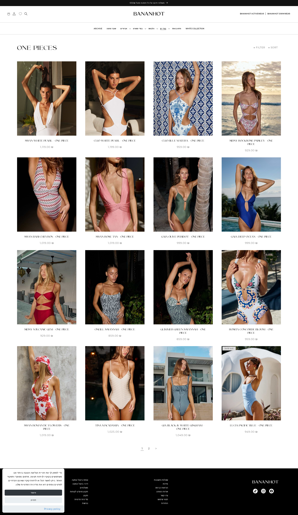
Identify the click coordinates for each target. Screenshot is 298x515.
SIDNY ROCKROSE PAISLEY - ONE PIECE (251, 142)
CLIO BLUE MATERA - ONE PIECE (183, 140)
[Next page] (155, 448)
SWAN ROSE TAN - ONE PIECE (115, 236)
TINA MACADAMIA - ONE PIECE (115, 425)
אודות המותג (162, 491)
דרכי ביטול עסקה (80, 484)
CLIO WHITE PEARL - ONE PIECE (115, 140)
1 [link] (142, 448)
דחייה (33, 500)
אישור (33, 492)
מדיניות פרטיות (81, 499)
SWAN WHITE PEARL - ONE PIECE (46, 140)
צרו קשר (164, 495)
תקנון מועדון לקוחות (79, 491)
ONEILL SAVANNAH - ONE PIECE (115, 329)
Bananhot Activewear (252, 14)
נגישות (85, 503)
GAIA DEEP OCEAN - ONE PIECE (251, 236)
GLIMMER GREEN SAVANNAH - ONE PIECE (183, 331)
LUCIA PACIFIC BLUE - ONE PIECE (251, 425)
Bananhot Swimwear (278, 14)
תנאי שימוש (163, 499)
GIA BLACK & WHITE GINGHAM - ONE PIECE (183, 427)
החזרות (164, 503)
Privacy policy (52, 509)
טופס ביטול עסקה (80, 480)
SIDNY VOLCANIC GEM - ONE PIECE (46, 329)
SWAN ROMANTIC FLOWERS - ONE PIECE (46, 427)
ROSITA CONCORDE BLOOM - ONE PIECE (251, 331)
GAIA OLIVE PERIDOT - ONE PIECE (183, 236)
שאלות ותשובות (161, 480)
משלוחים (84, 487)
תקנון (85, 495)
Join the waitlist (251, 415)
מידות (165, 484)
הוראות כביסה (161, 487)
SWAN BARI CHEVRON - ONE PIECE (46, 236)
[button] (164, 28)
